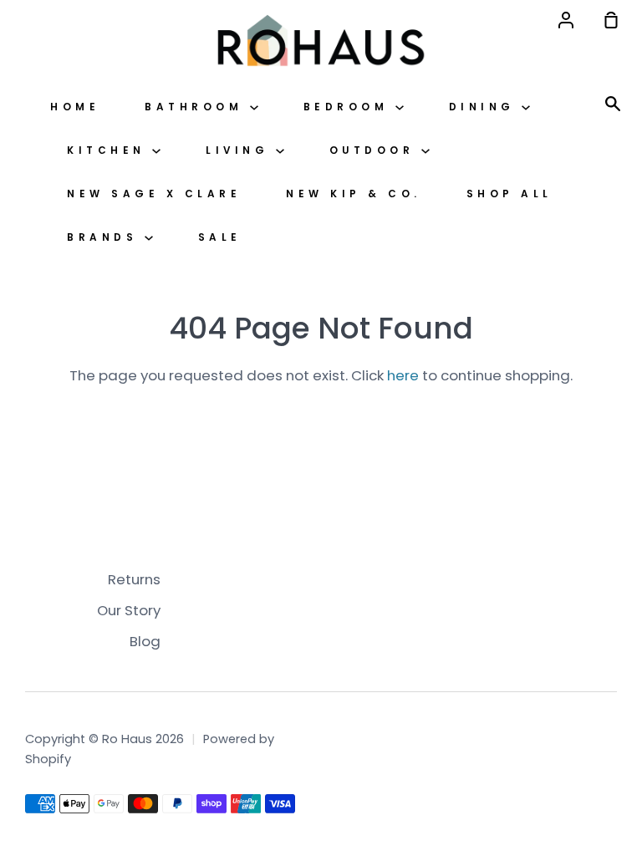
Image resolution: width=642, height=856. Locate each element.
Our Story (128, 610)
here (403, 375)
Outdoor (375, 150)
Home (74, 107)
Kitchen (109, 150)
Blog (145, 641)
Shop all (509, 194)
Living (241, 150)
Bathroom (197, 107)
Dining (485, 107)
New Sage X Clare (154, 194)
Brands (106, 237)
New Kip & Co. (353, 194)
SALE (220, 237)
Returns (134, 579)
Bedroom (349, 107)
